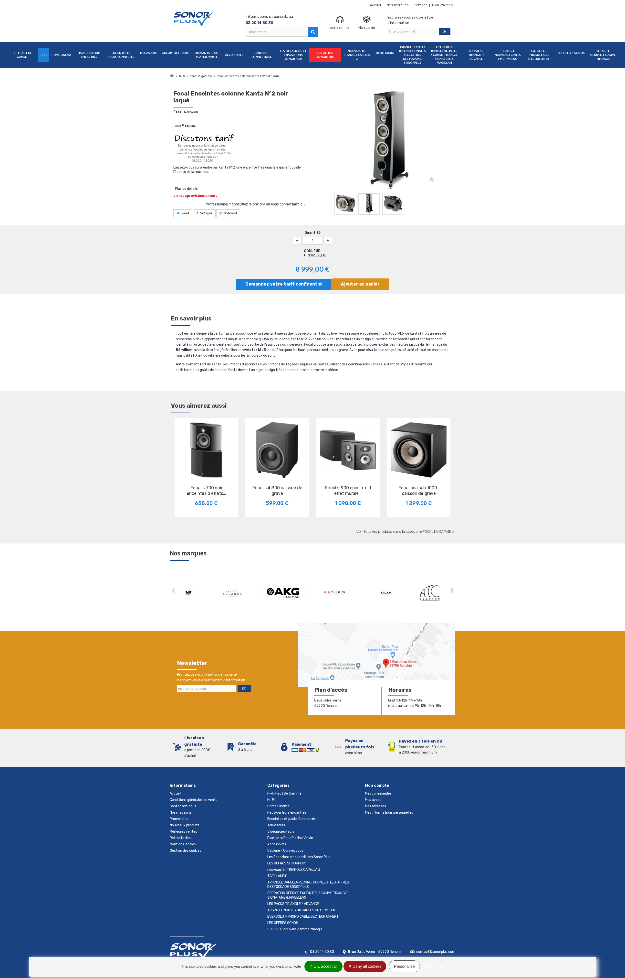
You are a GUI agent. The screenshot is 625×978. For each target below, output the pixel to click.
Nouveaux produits (184, 825)
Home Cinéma (61, 55)
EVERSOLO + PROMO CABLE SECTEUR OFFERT (539, 55)
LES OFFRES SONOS (571, 53)
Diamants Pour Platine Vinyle (207, 55)
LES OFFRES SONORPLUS (325, 55)
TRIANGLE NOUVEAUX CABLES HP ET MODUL (508, 55)
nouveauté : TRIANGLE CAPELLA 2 (357, 55)
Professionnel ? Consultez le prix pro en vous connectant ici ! (255, 204)
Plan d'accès (442, 5)
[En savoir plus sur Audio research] (363, 592)
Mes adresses (375, 806)
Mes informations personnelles (389, 812)
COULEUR (312, 251)
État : (178, 112)
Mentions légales (183, 844)
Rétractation (180, 838)
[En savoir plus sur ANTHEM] (210, 592)
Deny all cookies (366, 966)
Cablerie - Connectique (261, 55)
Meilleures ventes (183, 831)
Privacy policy (433, 966)
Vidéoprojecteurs (175, 53)
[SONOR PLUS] (193, 19)
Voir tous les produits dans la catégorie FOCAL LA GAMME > (405, 531)
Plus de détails (186, 189)
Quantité (312, 233)
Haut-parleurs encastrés (89, 55)
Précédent (329, 204)
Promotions (179, 819)
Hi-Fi (44, 55)
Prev (173, 590)
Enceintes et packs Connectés (121, 55)
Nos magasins (180, 812)
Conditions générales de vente (194, 800)
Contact (420, 5)
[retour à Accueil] (172, 76)
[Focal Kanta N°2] (345, 203)
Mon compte (339, 28)
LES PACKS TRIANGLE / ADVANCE (476, 55)
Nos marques (398, 5)
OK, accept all (325, 966)
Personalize (404, 966)
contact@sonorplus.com (435, 952)
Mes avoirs (373, 800)
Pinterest (229, 213)
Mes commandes (378, 793)
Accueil (376, 5)
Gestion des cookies (185, 851)
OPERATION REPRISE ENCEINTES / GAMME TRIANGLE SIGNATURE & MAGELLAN (444, 55)
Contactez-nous (183, 806)
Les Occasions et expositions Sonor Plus (293, 55)
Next (451, 590)
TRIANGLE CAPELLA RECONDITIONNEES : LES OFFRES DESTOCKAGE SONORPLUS (412, 55)
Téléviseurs (148, 53)
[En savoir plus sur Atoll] (312, 592)
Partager (205, 213)
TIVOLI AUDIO (384, 53)
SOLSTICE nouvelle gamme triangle (603, 55)
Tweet (184, 213)
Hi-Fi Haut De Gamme (22, 55)
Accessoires (234, 55)
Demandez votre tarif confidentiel (284, 284)
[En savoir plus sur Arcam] (261, 592)
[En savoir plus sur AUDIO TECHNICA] (415, 592)
